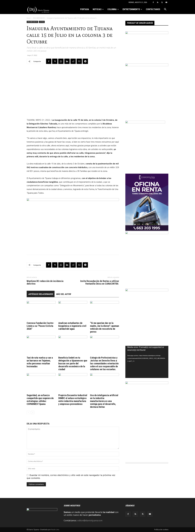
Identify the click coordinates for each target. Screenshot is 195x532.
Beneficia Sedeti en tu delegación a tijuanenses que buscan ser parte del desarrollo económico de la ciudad (72, 363)
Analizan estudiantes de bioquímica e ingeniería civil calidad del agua (72, 326)
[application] (146, 362)
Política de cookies (161, 529)
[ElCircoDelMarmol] (146, 33)
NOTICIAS (97, 9)
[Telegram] (85, 61)
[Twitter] (162, 2)
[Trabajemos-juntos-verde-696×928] (146, 290)
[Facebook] (153, 2)
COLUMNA (112, 9)
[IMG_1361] (146, 233)
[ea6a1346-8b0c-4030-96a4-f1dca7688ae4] (146, 383)
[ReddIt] (73, 61)
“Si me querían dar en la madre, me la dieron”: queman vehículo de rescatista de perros (104, 327)
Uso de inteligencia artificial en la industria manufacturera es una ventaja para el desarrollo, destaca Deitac (104, 401)
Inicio (29, 18)
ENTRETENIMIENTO (131, 9)
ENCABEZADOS (39, 18)
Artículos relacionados (40, 294)
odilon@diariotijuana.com (89, 520)
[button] (165, 9)
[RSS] (158, 2)
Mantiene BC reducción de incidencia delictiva (45, 282)
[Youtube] (166, 2)
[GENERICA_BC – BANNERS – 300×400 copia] (145, 122)
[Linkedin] (67, 61)
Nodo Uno (55, 529)
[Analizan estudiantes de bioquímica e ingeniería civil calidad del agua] (72, 311)
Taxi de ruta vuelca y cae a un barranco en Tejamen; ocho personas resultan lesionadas (40, 362)
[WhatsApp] (61, 61)
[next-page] (32, 412)
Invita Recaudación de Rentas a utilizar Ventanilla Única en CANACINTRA (99, 282)
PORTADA (84, 9)
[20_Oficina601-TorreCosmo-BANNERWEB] (146, 230)
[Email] (79, 61)
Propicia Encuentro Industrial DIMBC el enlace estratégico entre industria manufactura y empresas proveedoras (72, 399)
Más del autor (63, 294)
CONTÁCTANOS (153, 9)
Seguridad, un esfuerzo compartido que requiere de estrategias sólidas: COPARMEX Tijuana (40, 399)
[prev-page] (28, 412)
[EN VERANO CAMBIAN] (146, 65)
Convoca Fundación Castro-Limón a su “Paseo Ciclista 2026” (40, 326)
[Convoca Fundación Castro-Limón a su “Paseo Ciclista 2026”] (41, 311)
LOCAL (42, 22)
